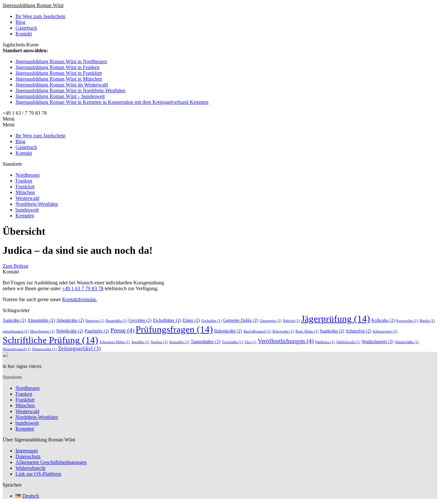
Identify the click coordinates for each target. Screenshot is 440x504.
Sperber (159, 342)
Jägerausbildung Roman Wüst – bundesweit (60, 96)
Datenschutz (28, 456)
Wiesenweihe (44, 349)
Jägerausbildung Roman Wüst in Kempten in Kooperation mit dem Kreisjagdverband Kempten (111, 102)
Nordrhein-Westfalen (36, 204)
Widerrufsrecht (30, 468)
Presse (122, 330)
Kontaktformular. (79, 299)
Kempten (24, 215)
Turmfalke (232, 342)
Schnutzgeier (385, 331)
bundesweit (27, 209)
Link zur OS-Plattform (38, 474)
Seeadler (140, 342)
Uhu (250, 342)
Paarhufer (97, 330)
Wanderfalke (407, 342)
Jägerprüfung (335, 318)
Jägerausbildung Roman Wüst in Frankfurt (58, 73)
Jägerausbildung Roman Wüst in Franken (57, 67)
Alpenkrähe (70, 320)
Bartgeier (94, 320)
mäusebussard (16, 331)
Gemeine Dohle (240, 320)
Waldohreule (348, 342)
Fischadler (211, 320)
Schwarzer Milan (115, 342)
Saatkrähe (332, 330)
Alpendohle (41, 320)
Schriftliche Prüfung (50, 340)
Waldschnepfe (378, 341)
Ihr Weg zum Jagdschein (40, 16)
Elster (191, 320)
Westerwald (27, 198)
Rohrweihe (283, 331)
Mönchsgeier (42, 331)
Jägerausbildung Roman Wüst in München (58, 79)
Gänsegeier (271, 320)
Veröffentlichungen (286, 341)
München (25, 192)
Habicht (291, 320)
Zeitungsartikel (79, 348)
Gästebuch (26, 28)
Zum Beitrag (15, 266)
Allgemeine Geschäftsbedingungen (51, 462)
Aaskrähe (14, 320)
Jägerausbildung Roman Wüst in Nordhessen (61, 61)
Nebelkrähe (69, 330)
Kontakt (23, 33)
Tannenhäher (206, 341)
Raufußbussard (257, 331)
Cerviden (140, 320)
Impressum (26, 450)
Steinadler (179, 342)
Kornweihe (407, 320)
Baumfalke (116, 320)
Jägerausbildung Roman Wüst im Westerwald (61, 84)
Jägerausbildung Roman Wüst (33, 5)
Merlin (427, 320)
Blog (20, 22)
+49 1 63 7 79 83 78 (82, 288)
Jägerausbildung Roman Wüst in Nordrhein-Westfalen (70, 90)
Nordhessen (27, 175)
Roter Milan (307, 331)
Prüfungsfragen (174, 329)
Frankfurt (24, 186)
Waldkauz (325, 342)
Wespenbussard (17, 349)
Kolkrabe (383, 320)
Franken (23, 180)
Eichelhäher (167, 320)
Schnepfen (358, 330)
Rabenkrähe (228, 330)
